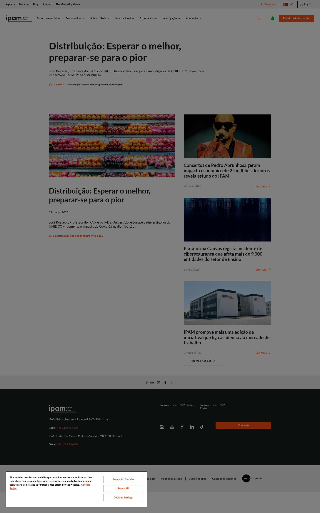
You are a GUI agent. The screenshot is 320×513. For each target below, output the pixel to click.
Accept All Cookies (123, 479)
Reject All (123, 488)
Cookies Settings (123, 497)
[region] (76, 489)
